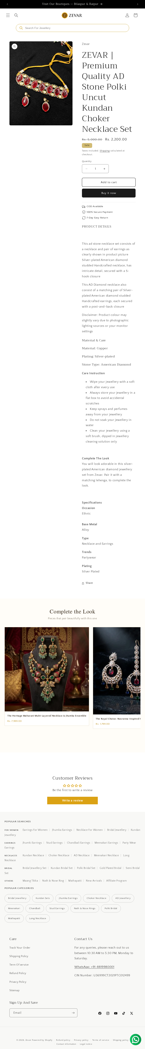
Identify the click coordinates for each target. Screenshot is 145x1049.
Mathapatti (75, 880)
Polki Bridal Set (86, 868)
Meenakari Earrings (106, 842)
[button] (8, 15)
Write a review (72, 800)
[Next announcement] (137, 4)
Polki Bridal (111, 908)
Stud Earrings (54, 842)
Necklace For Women (89, 829)
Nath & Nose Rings (85, 908)
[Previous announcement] (7, 4)
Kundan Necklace (33, 855)
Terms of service (100, 1040)
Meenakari (14, 908)
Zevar (28, 1040)
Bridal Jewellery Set (34, 868)
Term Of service (19, 964)
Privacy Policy (17, 981)
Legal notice (86, 1044)
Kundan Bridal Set (62, 868)
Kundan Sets (43, 898)
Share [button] (89, 583)
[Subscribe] (73, 1012)
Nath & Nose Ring (53, 880)
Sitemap (14, 990)
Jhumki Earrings (32, 842)
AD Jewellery (123, 898)
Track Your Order (19, 947)
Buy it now (108, 193)
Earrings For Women (35, 829)
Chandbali (34, 908)
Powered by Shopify (42, 1040)
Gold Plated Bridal (110, 868)
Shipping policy (121, 1040)
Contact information (66, 1044)
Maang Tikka (30, 880)
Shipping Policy (18, 956)
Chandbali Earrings (78, 842)
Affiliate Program (116, 880)
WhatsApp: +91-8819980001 (94, 967)
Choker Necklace (59, 855)
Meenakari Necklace (106, 855)
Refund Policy (17, 973)
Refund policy (63, 1040)
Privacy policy (81, 1040)
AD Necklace (82, 855)
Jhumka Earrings (62, 829)
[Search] (21, 28)
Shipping (105, 151)
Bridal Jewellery (116, 829)
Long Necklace (37, 918)
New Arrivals (94, 880)
